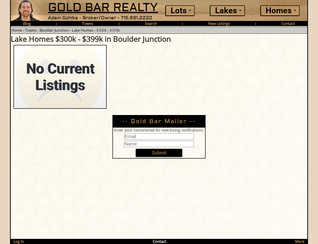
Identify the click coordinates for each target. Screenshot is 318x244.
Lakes (226, 10)
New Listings (219, 23)
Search (151, 23)
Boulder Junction (54, 30)
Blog (27, 23)
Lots (179, 10)
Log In (19, 241)
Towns (87, 23)
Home (16, 30)
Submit (159, 152)
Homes (279, 10)
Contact (288, 23)
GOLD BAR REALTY (103, 7)
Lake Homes (82, 30)
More (299, 241)
